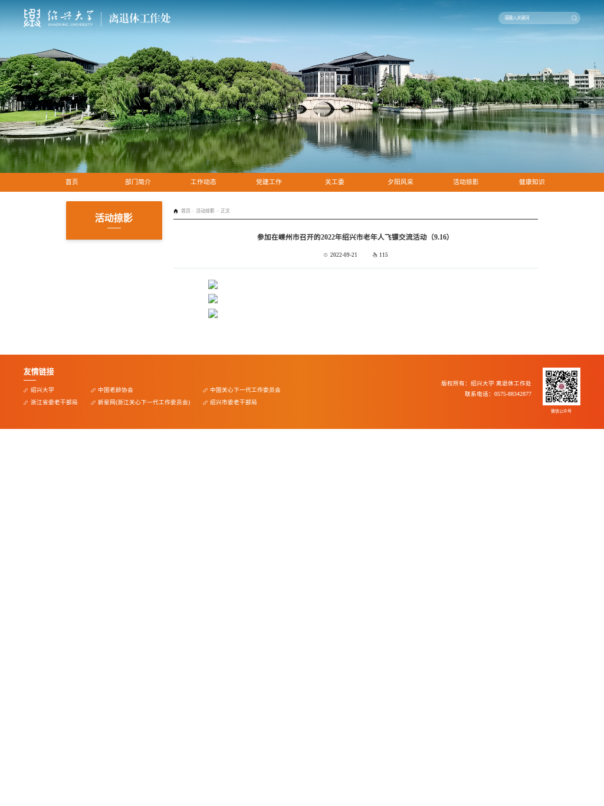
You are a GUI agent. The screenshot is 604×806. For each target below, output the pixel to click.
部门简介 (138, 182)
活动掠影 (466, 182)
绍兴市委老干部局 (233, 402)
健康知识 (532, 182)
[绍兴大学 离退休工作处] (97, 18)
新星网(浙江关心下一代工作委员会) (144, 402)
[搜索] (574, 18)
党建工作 (269, 182)
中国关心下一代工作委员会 (245, 389)
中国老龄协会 (115, 389)
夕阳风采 (400, 182)
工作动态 (203, 182)
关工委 (334, 182)
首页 (71, 182)
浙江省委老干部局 (54, 402)
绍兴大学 (42, 389)
